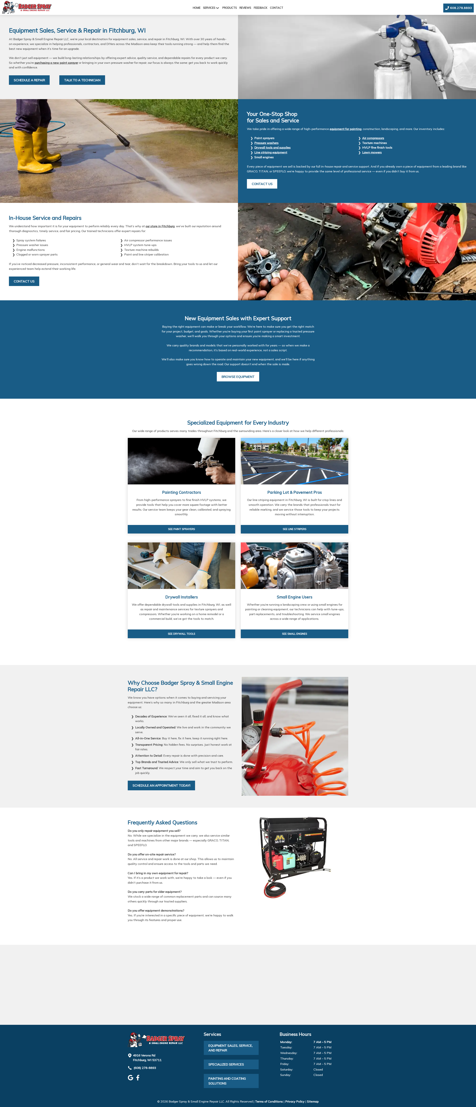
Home (196, 7)
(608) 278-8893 (144, 1068)
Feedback (260, 7)
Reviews (245, 7)
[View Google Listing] (131, 1079)
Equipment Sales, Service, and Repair (230, 1048)
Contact (276, 7)
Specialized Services (226, 1064)
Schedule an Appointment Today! (161, 785)
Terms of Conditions (269, 1101)
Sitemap (313, 1101)
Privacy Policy (295, 1101)
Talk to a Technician (82, 80)
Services (209, 7)
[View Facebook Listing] (138, 1079)
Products (229, 7)
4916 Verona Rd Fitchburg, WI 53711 (147, 1057)
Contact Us (262, 184)
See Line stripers (294, 529)
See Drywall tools (181, 633)
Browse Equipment (238, 377)
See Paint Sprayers (181, 529)
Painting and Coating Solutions (227, 1081)
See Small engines (294, 633)
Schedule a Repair (29, 80)
